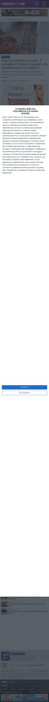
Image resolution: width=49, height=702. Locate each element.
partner (20, 117)
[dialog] (24, 351)
